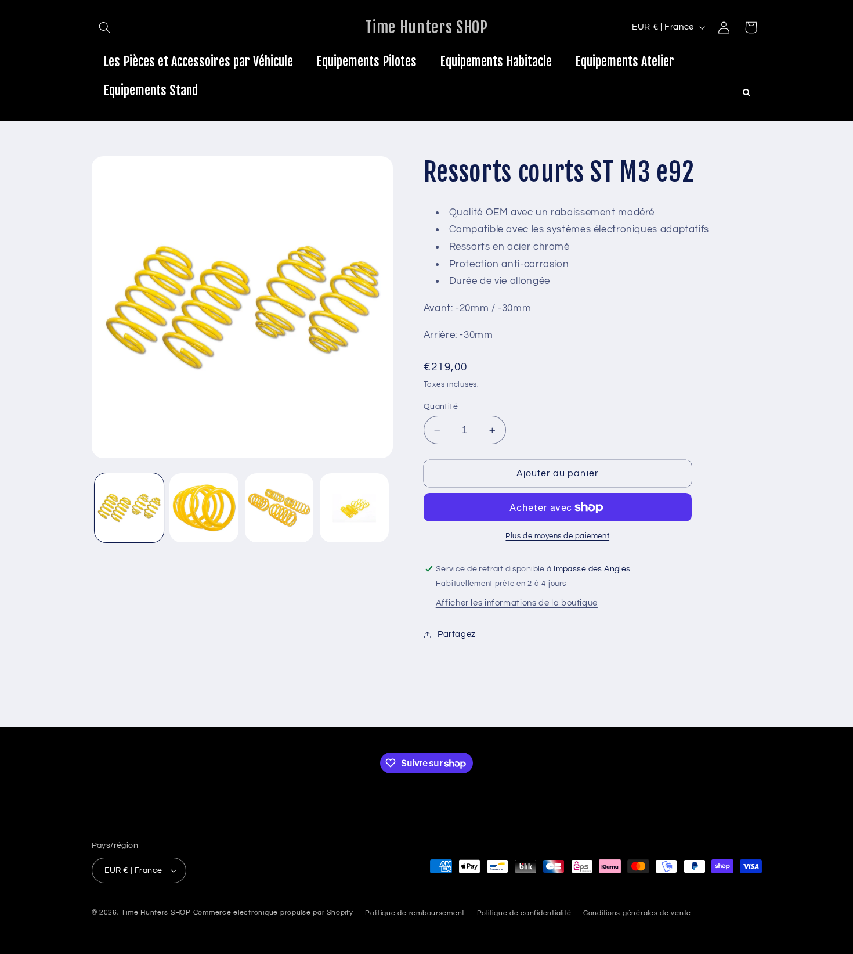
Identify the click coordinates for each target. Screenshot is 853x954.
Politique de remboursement (415, 913)
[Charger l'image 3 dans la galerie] (279, 507)
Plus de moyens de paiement (557, 536)
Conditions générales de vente (637, 913)
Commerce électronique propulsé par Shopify (273, 912)
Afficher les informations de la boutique (517, 603)
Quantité (441, 406)
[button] (105, 27)
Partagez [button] (457, 634)
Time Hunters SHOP (156, 912)
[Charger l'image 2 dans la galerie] (203, 507)
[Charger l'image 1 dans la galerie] (129, 507)
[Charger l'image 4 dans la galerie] (354, 507)
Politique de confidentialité (524, 913)
